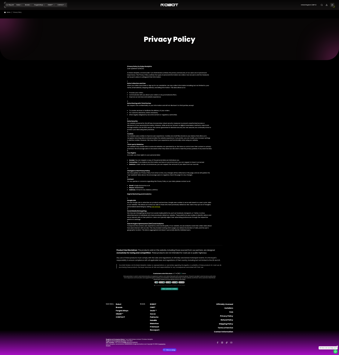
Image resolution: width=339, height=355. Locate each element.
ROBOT (153, 304)
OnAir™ (153, 310)
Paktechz (154, 317)
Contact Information (223, 331)
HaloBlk (153, 320)
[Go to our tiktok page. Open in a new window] (226, 342)
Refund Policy (227, 320)
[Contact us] (335, 351)
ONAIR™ (119, 314)
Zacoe (153, 314)
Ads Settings (156, 207)
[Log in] (326, 5)
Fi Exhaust (154, 327)
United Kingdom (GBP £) (308, 5)
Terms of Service (225, 327)
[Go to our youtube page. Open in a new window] (231, 342)
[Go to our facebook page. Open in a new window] (217, 342)
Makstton (154, 323)
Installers (228, 308)
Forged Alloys (122, 310)
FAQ (231, 312)
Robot (118, 304)
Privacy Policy (226, 316)
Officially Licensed (224, 304)
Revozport (154, 330)
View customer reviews (169, 289)
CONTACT (120, 317)
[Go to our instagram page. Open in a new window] (222, 342)
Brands (119, 307)
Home (8, 12)
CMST (152, 307)
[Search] (321, 5)
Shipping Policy (226, 324)
